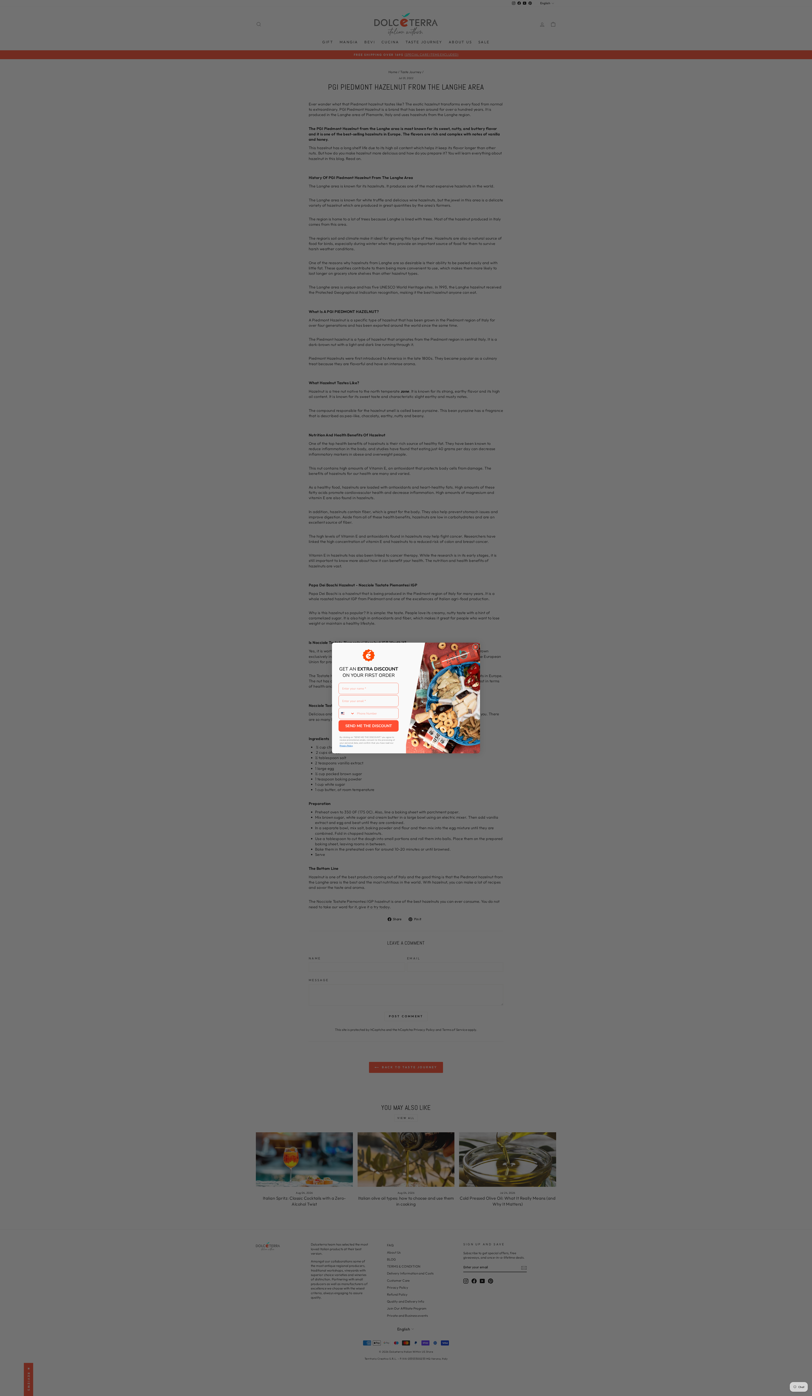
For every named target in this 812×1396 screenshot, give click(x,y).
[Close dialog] (475, 647)
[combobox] (347, 713)
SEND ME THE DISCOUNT (368, 725)
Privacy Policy (346, 745)
